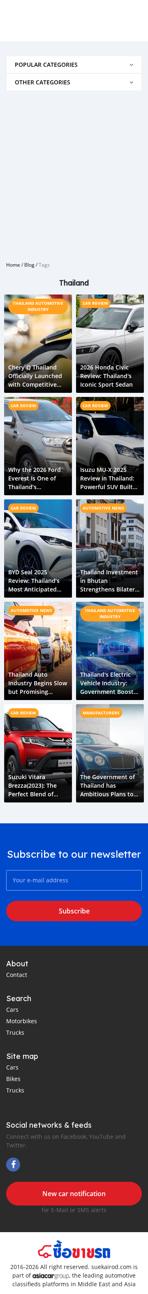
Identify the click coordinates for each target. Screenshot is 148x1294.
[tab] (74, 64)
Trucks (15, 1032)
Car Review (95, 303)
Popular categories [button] (46, 64)
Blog (29, 264)
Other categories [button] (42, 82)
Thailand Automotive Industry (38, 306)
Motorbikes (21, 1021)
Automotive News (103, 508)
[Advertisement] (74, 173)
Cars (12, 1009)
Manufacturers (101, 713)
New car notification (74, 1193)
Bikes (13, 1079)
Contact (16, 975)
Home (13, 264)
